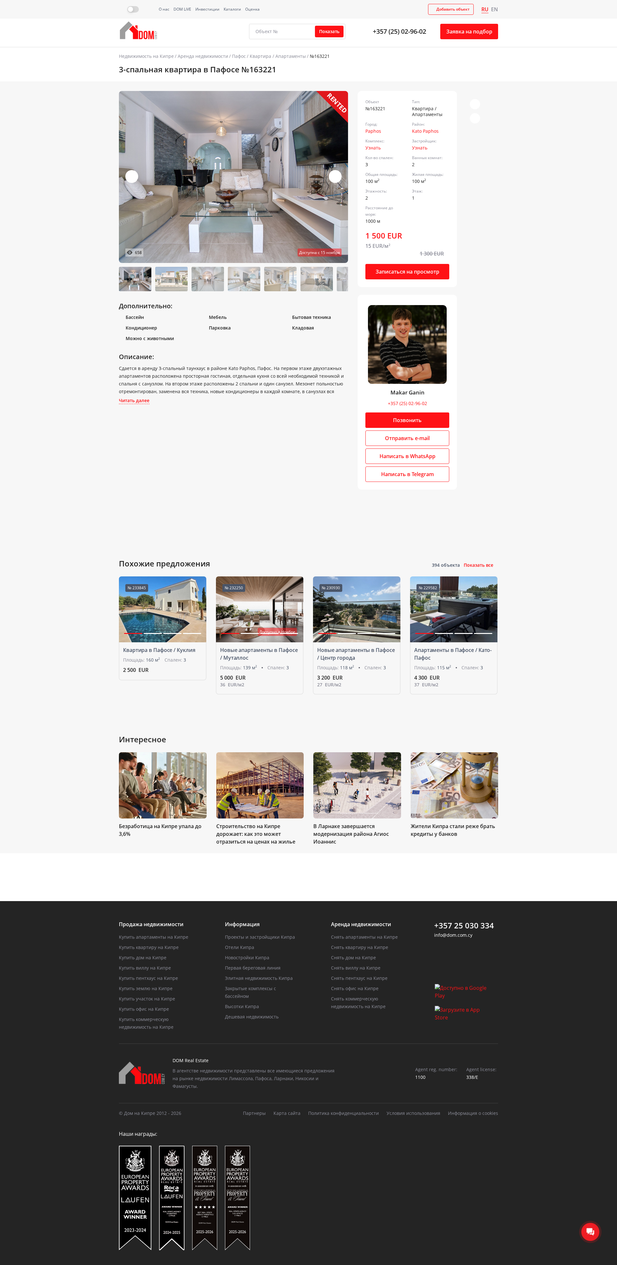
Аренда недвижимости (203, 56)
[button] (335, 176)
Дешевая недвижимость (252, 1017)
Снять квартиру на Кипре (359, 947)
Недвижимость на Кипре (146, 56)
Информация (242, 924)
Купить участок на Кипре (147, 999)
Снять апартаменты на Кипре (364, 937)
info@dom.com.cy (453, 935)
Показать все (478, 565)
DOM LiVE (182, 9)
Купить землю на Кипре (146, 988)
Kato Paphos (425, 131)
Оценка (252, 9)
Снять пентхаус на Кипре (359, 978)
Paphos (373, 131)
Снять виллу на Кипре (355, 968)
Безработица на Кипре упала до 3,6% (160, 830)
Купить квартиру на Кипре (149, 947)
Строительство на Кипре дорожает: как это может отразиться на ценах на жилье (255, 834)
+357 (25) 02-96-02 (399, 31)
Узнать (373, 148)
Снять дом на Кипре (353, 957)
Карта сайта (286, 1113)
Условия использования (413, 1113)
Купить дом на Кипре (142, 957)
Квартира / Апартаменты (278, 56)
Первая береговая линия (253, 968)
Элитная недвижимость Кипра (259, 978)
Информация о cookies (473, 1113)
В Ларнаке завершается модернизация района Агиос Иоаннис (351, 834)
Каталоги (232, 9)
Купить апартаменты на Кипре (153, 937)
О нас (164, 9)
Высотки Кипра (242, 1006)
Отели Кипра (239, 947)
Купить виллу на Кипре (145, 968)
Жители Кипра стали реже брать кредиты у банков (453, 830)
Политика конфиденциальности (343, 1113)
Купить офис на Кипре (144, 1009)
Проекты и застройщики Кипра (260, 937)
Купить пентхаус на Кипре (148, 978)
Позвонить (407, 420)
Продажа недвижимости (151, 924)
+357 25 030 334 (464, 925)
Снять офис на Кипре (355, 988)
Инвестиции (207, 9)
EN (494, 9)
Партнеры (254, 1113)
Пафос (239, 56)
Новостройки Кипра (247, 957)
